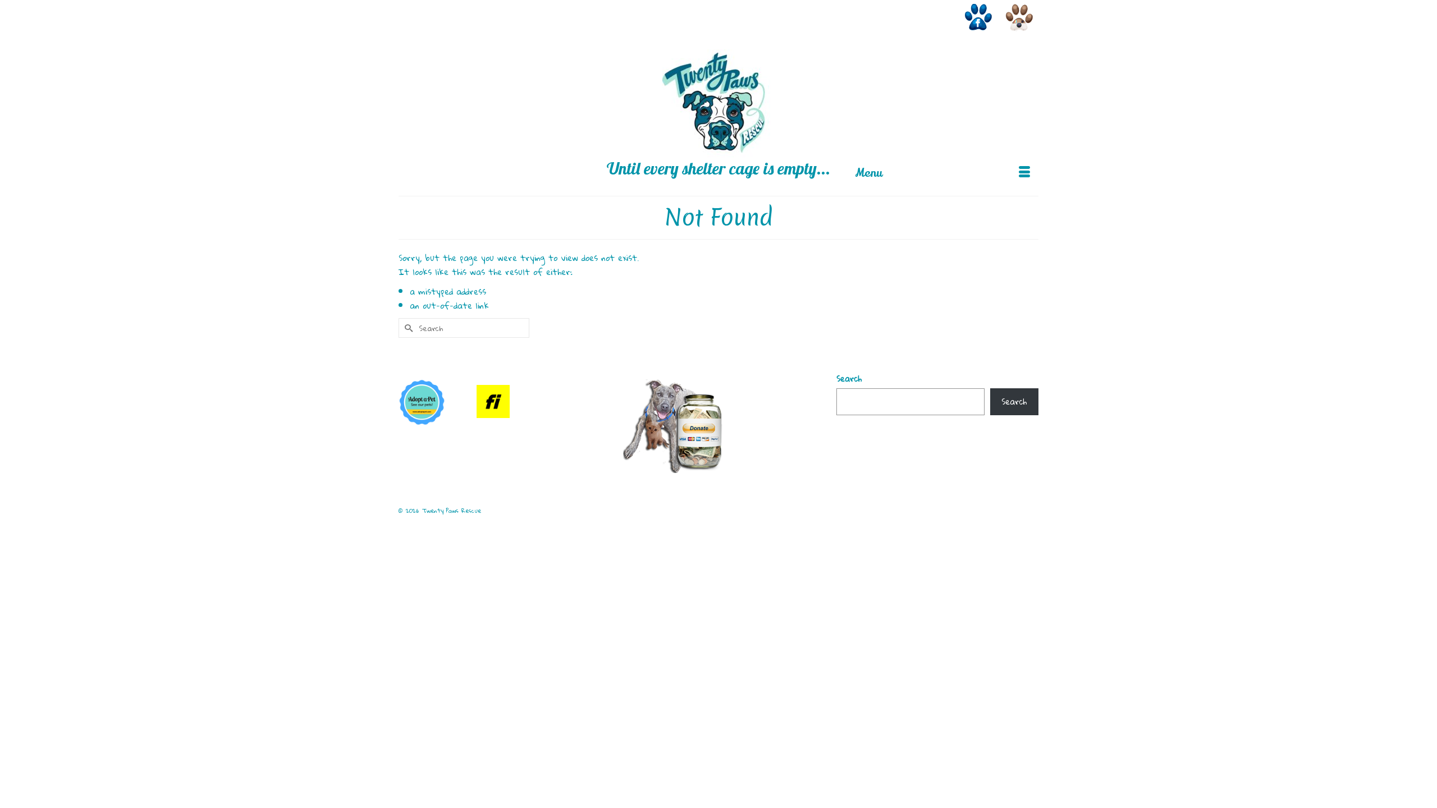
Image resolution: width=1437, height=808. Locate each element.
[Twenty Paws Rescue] (718, 105)
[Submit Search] (407, 9)
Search (849, 378)
